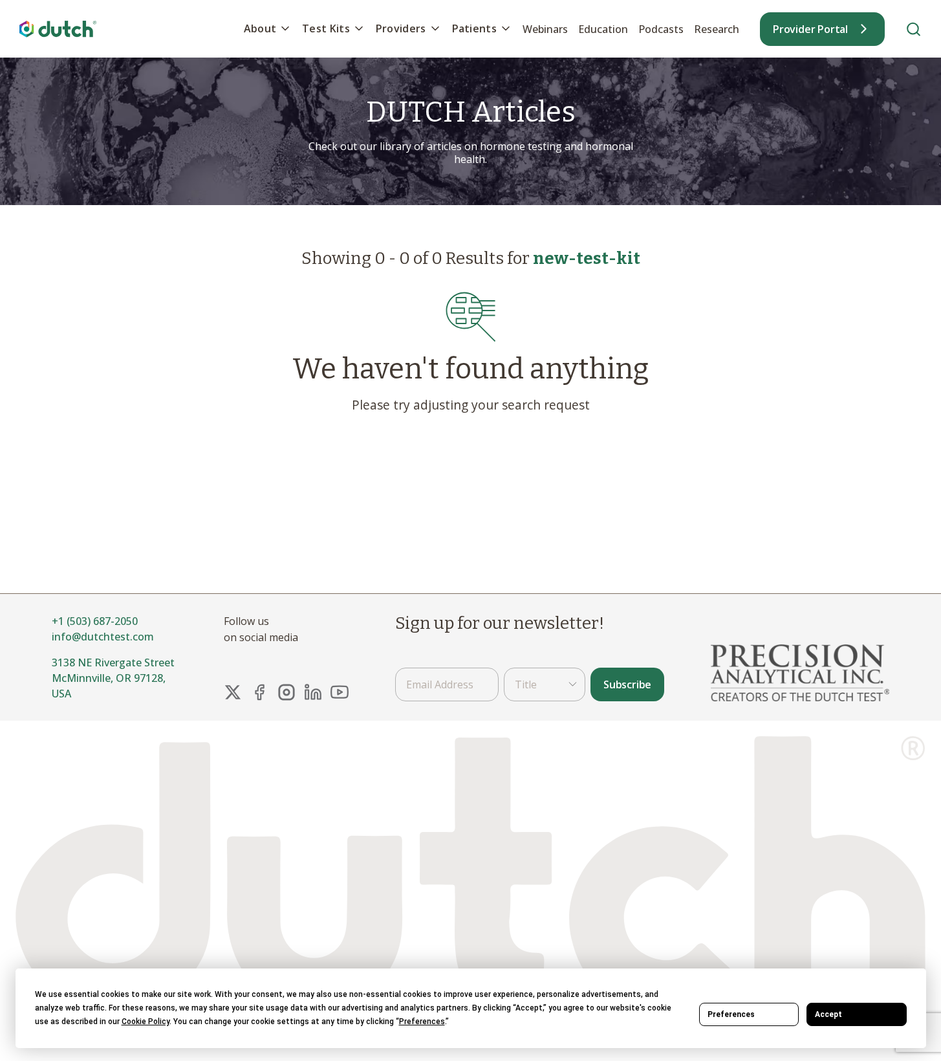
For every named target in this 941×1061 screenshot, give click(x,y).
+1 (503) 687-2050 (95, 621)
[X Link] (233, 692)
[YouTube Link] (339, 692)
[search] (913, 29)
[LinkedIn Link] (313, 692)
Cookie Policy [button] (145, 1021)
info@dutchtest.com (103, 636)
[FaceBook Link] (259, 692)
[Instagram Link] (286, 692)
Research (716, 29)
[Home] (58, 29)
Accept (828, 1014)
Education (603, 29)
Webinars (545, 29)
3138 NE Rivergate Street (113, 662)
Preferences (731, 1014)
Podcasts (661, 29)
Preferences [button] (422, 1021)
